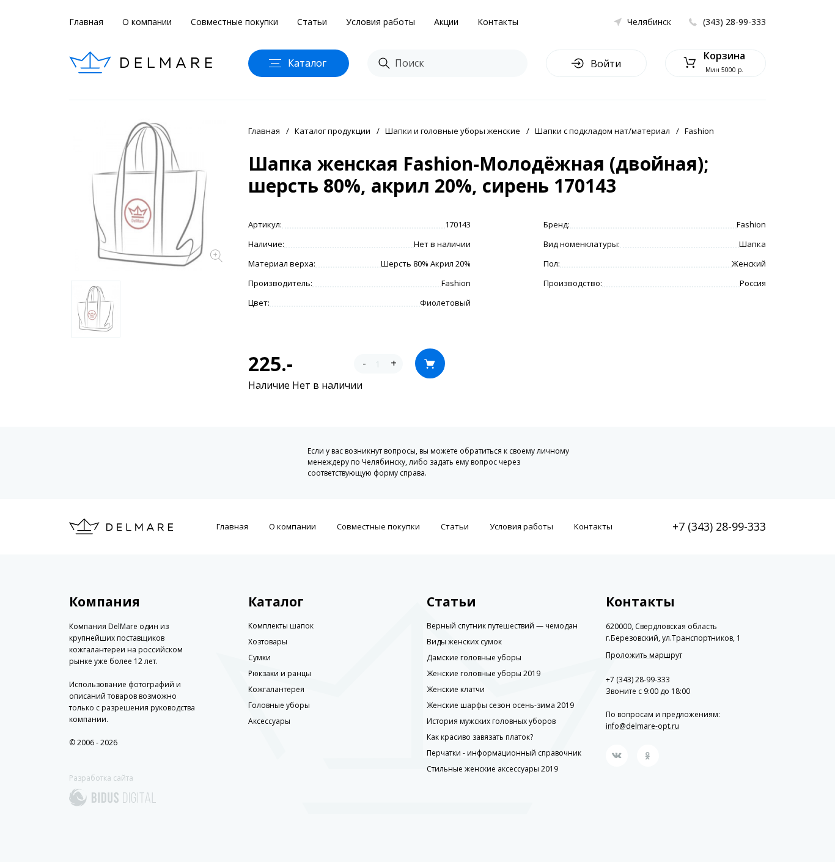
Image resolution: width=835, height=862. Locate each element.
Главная (86, 22)
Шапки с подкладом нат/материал (602, 130)
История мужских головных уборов (491, 721)
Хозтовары (267, 641)
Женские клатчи (456, 689)
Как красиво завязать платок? (480, 737)
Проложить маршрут (644, 655)
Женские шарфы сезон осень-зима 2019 (500, 705)
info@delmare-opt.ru (642, 726)
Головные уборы (279, 705)
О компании (147, 22)
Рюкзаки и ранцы (279, 673)
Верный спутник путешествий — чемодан (502, 626)
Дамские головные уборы (474, 657)
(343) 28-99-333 (734, 22)
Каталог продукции (332, 130)
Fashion (699, 130)
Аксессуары (269, 721)
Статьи (312, 22)
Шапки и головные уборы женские (452, 130)
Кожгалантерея (276, 689)
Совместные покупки (234, 22)
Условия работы (380, 22)
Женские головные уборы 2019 (483, 673)
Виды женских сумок (464, 641)
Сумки (259, 657)
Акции (446, 22)
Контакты (497, 22)
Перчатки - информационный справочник (504, 753)
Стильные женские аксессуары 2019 (492, 769)
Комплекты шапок (281, 626)
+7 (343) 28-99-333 (719, 526)
